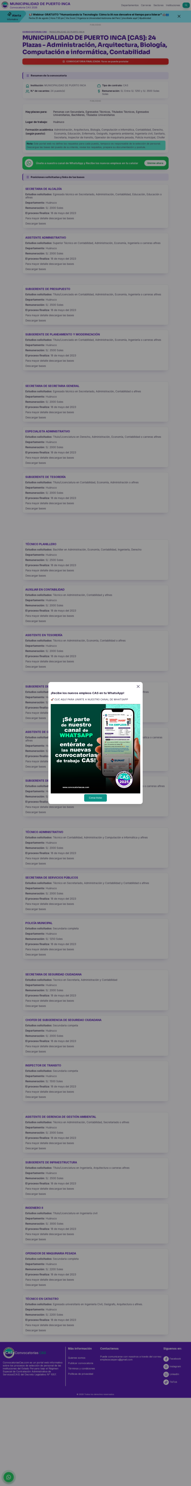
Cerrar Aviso (95, 798)
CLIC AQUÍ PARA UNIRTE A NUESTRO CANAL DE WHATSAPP (91, 699)
